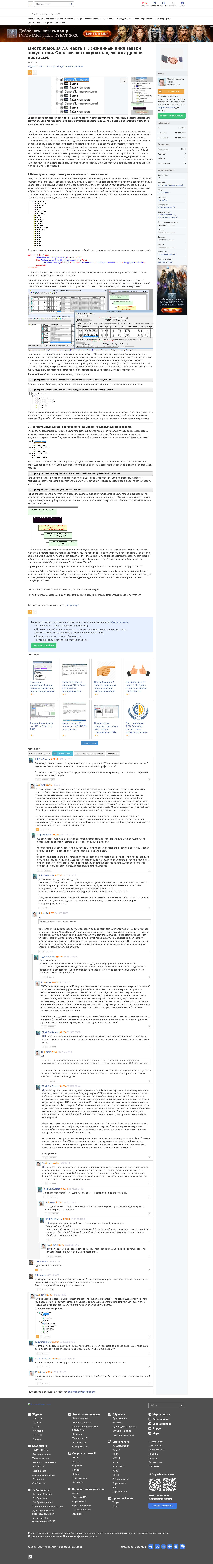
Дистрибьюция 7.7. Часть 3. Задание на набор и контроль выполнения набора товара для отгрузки (105, 688)
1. (35, 759)
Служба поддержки (163, 1474)
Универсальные (120, 1479)
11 (44, 1090)
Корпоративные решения (88, 1489)
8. (37, 1295)
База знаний (40, 1445)
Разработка (38, 1466)
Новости (37, 1418)
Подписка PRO (40, 1450)
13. (43, 1086)
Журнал (37, 1414)
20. (36, 1358)
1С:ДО (115, 1475)
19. (36, 1342)
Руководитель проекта (124, 1426)
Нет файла (162, 200)
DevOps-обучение (42, 1494)
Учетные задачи (40, 1458)
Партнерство (79, 1478)
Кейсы (75, 1474)
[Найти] (182, 1405)
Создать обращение (163, 1505)
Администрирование (43, 1475)
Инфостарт (73, 605)
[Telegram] (150, 1547)
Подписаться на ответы (40, 753)
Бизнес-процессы (81, 1422)
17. (47, 1219)
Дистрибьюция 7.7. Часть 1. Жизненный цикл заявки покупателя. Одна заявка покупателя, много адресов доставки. (85, 53)
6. (39, 913)
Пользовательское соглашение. (45, 1536)
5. (39, 875)
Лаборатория (41, 1490)
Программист (164, 192)
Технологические (81, 1509)
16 (48, 1223)
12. (43, 1032)
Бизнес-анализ (80, 1418)
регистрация (74, 1392)
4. (38, 834)
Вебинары (77, 1482)
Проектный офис (123, 1498)
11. (42, 1052)
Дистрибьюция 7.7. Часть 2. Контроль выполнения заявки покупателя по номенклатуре (136, 688)
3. (36, 1261)
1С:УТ (115, 1462)
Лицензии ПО (79, 1497)
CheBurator (44, 759)
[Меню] (30, 4)
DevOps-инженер (121, 1430)
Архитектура (79, 1442)
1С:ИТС (76, 1461)
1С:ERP (116, 1450)
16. (46, 1202)
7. (35, 1275)
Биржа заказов (161, 1423)
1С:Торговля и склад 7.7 (168, 217)
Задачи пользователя (44, 1462)
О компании (155, 1441)
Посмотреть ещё (89, 743)
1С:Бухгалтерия (120, 1445)
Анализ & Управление (86, 1414)
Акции (75, 1457)
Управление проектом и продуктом (85, 1428)
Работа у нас (155, 1462)
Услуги (75, 1469)
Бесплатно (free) (165, 262)
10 (44, 1036)
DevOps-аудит (40, 1498)
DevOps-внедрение (42, 1502)
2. (37, 785)
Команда (77, 1434)
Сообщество (39, 1483)
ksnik (42, 785)
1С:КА (115, 1454)
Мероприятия (161, 1414)
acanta (42, 1261)
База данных (39, 1470)
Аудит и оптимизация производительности (43, 1512)
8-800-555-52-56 (158, 1495)
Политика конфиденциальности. (80, 1536)
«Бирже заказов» (119, 622)
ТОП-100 (37, 1435)
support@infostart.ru (160, 1498)
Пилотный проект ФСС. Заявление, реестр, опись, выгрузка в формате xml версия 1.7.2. (136, 729)
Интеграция (38, 1479)
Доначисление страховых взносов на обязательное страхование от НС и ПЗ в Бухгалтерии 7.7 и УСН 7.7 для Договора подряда (106, 732)
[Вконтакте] (157, 1547)
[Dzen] (169, 1547)
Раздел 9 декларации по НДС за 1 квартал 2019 (41, 726)
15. (44, 1189)
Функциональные (41, 1454)
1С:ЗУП (116, 1470)
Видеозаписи (160, 1419)
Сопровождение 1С (84, 1453)
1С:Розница (118, 1466)
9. (41, 956)
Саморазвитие (80, 1446)
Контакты (153, 1466)
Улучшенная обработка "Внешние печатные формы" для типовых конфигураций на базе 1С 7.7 (42, 688)
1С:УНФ (116, 1458)
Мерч (155, 1433)
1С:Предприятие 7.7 (166, 207)
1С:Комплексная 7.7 (166, 215)
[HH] (163, 1547)
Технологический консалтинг (47, 1506)
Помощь (153, 1458)
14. (43, 1163)
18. (48, 1245)
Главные (36, 1422)
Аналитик (117, 1422)
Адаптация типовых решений (170, 185)
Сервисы (77, 1465)
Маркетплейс (121, 1441)
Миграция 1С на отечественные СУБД (44, 1520)
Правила (153, 1454)
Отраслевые (79, 1501)
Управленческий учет (167, 254)
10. (42, 982)
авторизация (88, 1392)
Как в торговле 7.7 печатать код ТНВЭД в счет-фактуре (74, 726)
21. (36, 1372)
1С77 (114, 1487)
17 (49, 1249)
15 (46, 1206)
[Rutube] (182, 1547)
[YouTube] (175, 1547)
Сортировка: (88, 753)
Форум (156, 1428)
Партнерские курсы (123, 1435)
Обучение (118, 1414)
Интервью (37, 1430)
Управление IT (80, 1438)
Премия (36, 1439)
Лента (35, 1426)
